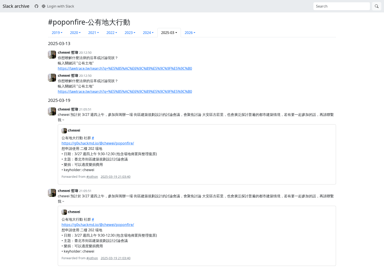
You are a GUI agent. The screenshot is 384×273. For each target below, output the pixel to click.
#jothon (92, 176)
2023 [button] (129, 32)
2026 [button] (189, 32)
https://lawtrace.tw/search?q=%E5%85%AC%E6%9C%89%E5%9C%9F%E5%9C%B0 (125, 68)
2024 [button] (147, 32)
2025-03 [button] (167, 32)
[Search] (376, 6)
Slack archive (16, 6)
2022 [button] (110, 32)
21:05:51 (85, 109)
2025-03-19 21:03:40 (115, 176)
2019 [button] (56, 32)
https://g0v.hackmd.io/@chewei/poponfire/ (98, 143)
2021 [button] (92, 32)
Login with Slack (60, 6)
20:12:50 (85, 52)
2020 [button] (74, 32)
